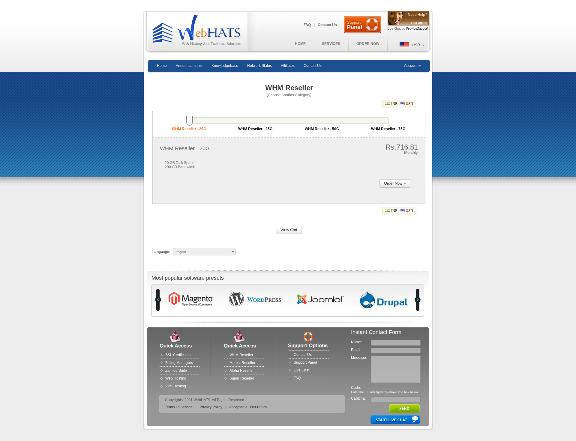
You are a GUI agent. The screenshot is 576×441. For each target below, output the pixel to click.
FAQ (307, 25)
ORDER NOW (367, 44)
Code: (356, 388)
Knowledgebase (225, 66)
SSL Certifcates (177, 355)
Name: (356, 342)
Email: (356, 350)
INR (394, 104)
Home (162, 66)
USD (409, 104)
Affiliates (288, 66)
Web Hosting (175, 378)
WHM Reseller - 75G (388, 129)
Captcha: (358, 398)
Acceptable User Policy (248, 407)
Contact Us (327, 25)
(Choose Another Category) (289, 95)
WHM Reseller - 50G (322, 129)
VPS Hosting (175, 386)
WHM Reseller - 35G (255, 129)
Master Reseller (242, 363)
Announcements (189, 66)
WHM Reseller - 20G (189, 129)
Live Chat (301, 370)
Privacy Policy (211, 407)
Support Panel (305, 362)
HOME (300, 44)
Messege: (359, 358)
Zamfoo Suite (176, 370)
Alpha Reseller (242, 370)
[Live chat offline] (408, 18)
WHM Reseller (241, 355)
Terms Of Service (179, 407)
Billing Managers (179, 363)
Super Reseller (242, 378)
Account (410, 66)
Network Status (259, 66)
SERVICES (331, 44)
